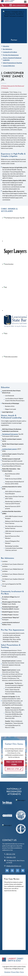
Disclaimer (7, 972)
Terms (22, 972)
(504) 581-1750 (11, 857)
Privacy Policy (15, 972)
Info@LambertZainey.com (13, 866)
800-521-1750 (10, 854)
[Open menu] (25, 2)
